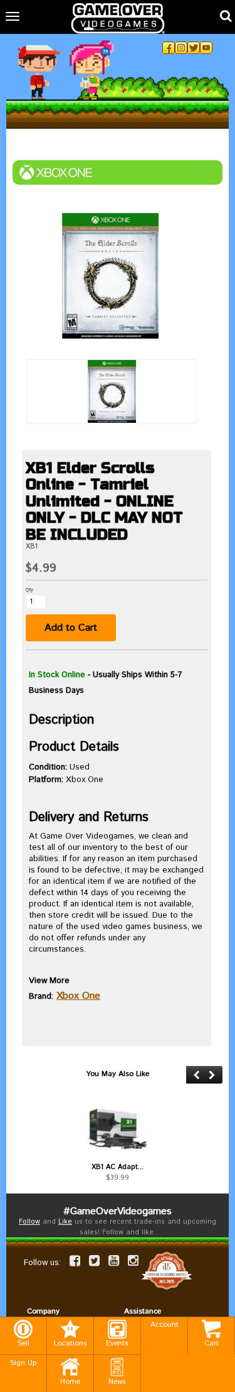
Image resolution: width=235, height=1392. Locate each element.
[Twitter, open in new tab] (193, 48)
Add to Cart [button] (70, 628)
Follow (29, 1222)
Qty (29, 589)
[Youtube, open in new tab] (206, 48)
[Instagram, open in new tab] (181, 48)
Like (65, 1222)
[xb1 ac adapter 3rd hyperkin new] (117, 1128)
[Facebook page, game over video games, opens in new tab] (75, 1260)
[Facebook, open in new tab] (168, 48)
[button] (196, 1075)
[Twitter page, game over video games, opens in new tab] (94, 1260)
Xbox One (78, 996)
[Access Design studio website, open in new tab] (167, 1271)
